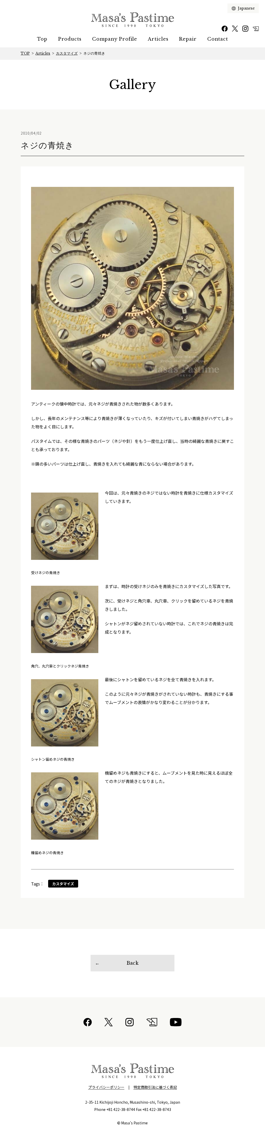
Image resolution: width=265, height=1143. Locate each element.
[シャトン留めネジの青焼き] (64, 712)
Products (70, 39)
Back (132, 963)
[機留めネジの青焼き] (64, 806)
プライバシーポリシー (106, 1087)
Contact (217, 39)
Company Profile (114, 39)
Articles (158, 39)
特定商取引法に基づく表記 (155, 1087)
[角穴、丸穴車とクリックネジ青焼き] (64, 619)
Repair (187, 39)
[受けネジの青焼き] (64, 526)
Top (42, 39)
